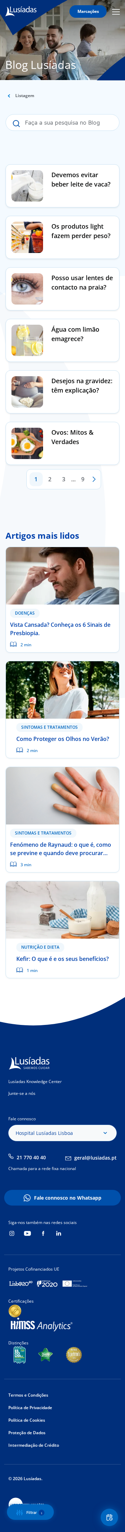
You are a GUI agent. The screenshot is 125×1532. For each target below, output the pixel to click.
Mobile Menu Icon (117, 11)
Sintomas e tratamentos (49, 727)
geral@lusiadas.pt (95, 1157)
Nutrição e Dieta (40, 947)
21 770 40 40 (31, 1157)
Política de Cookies (26, 1420)
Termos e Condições (28, 1395)
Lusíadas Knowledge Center (35, 1081)
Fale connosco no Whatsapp (67, 1197)
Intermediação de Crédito (33, 1445)
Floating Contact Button (110, 1517)
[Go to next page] (94, 479)
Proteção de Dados (26, 1433)
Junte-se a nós (21, 1093)
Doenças (25, 613)
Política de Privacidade (30, 1408)
